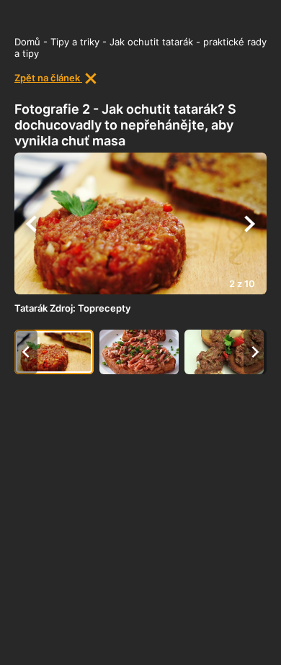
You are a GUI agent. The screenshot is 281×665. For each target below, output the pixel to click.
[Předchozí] (31, 224)
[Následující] (249, 224)
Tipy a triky (74, 42)
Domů (27, 42)
